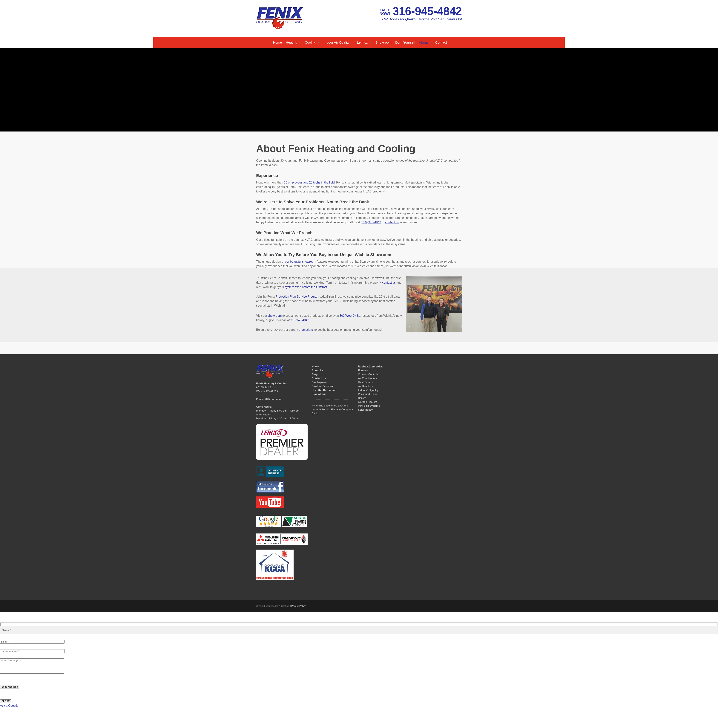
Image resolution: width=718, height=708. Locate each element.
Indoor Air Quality (368, 390)
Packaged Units (367, 393)
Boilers (362, 397)
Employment (320, 382)
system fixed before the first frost (306, 287)
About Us (318, 370)
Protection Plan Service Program (297, 296)
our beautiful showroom (300, 261)
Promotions (319, 393)
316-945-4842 (427, 11)
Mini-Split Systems (369, 405)
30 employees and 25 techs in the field (309, 182)
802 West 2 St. (350, 315)
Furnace (363, 370)
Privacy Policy (298, 606)
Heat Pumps (365, 382)
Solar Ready (365, 409)
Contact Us (319, 378)
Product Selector (322, 386)
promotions (306, 329)
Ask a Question (10, 705)
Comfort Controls (368, 374)
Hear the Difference (324, 390)
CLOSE (5, 701)
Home (315, 366)
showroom (275, 315)
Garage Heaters (367, 401)
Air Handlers (365, 386)
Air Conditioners (367, 378)
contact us (389, 282)
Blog (315, 374)
